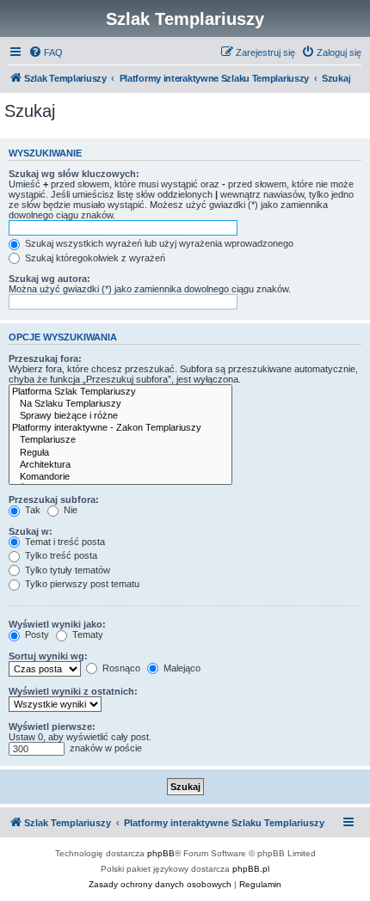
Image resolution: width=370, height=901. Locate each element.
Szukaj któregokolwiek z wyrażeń (93, 258)
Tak (31, 510)
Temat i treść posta (63, 541)
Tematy (86, 634)
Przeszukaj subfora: (54, 499)
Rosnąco (120, 668)
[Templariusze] (120, 440)
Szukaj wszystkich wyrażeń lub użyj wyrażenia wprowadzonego (157, 243)
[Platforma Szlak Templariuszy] (120, 392)
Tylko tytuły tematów (66, 570)
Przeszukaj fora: (45, 358)
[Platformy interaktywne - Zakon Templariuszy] (120, 428)
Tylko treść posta (59, 555)
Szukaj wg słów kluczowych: (74, 174)
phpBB (161, 853)
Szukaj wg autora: (49, 278)
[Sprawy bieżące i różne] (120, 416)
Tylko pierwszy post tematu (80, 584)
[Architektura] (120, 465)
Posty (35, 634)
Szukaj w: (30, 531)
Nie (69, 510)
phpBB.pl (250, 868)
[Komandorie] (120, 477)
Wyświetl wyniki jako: (57, 624)
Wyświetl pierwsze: (52, 726)
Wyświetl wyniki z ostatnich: (73, 691)
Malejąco (180, 668)
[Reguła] (120, 453)
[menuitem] (45, 52)
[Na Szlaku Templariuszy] (120, 404)
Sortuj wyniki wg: (48, 656)
